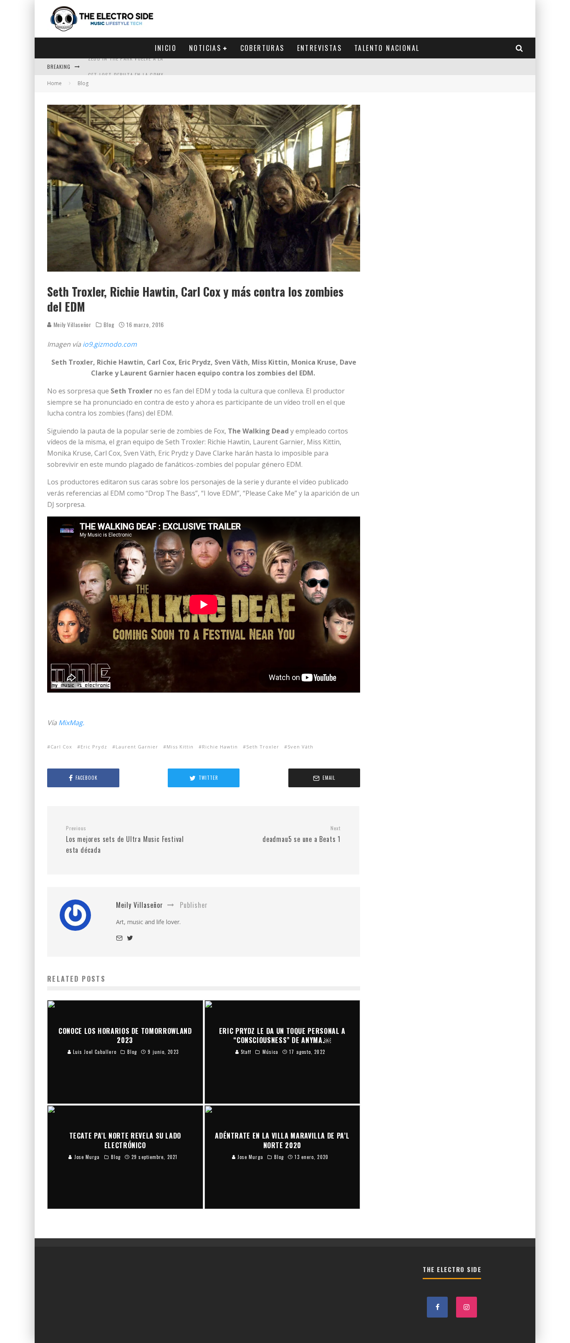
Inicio (166, 48)
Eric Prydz (94, 746)
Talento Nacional (386, 48)
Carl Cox (61, 746)
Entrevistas (319, 48)
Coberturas (262, 48)
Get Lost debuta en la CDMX (126, 66)
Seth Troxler (262, 746)
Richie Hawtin (220, 746)
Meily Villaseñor (71, 324)
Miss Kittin (180, 746)
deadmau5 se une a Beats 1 (301, 834)
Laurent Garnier (137, 746)
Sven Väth (300, 746)
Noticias (205, 48)
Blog (109, 324)
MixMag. (71, 722)
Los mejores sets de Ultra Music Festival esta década (125, 840)
